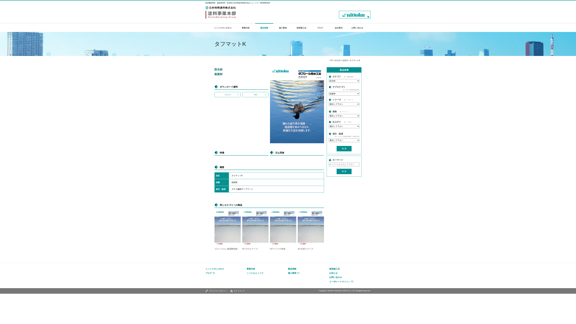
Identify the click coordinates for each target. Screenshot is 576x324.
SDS (255, 95)
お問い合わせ (357, 28)
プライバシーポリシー (218, 291)
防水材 (337, 60)
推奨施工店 (301, 28)
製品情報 (264, 28)
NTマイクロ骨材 (277, 249)
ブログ (320, 28)
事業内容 (246, 28)
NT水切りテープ (305, 249)
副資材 (345, 60)
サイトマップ (239, 291)
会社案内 (339, 28)
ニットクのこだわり (223, 28)
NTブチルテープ (250, 249)
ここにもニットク (255, 273)
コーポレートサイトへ (339, 281)
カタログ (228, 95)
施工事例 (283, 28)
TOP (331, 60)
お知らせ (333, 273)
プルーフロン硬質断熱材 (226, 249)
